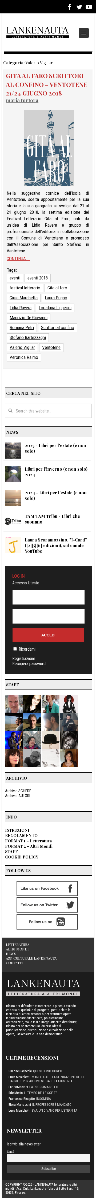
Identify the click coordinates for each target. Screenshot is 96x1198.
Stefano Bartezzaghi (28, 337)
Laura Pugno (56, 297)
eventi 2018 (37, 278)
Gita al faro (57, 287)
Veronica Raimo (24, 357)
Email (10, 1151)
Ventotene (51, 347)
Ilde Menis (16, 1093)
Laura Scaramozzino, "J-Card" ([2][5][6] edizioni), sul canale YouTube (56, 545)
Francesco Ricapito (22, 1099)
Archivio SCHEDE (18, 790)
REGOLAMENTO (21, 835)
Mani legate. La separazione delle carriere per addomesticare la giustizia (47, 1079)
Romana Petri (22, 327)
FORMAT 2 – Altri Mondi (29, 846)
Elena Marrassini (20, 1105)
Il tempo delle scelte (40, 1093)
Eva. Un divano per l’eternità (54, 1110)
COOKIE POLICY (21, 857)
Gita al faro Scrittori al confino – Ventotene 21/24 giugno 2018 (46, 84)
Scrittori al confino (57, 327)
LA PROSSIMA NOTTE (44, 1087)
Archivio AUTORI (17, 795)
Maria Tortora (22, 100)
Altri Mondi (17, 949)
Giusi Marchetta (24, 297)
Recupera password (29, 663)
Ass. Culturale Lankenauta (31, 958)
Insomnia (43, 1099)
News (11, 953)
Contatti (14, 962)
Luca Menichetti (19, 1077)
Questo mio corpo (47, 1071)
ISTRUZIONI (17, 830)
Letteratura (17, 944)
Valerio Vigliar (22, 347)
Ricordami (27, 649)
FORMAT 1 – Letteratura (28, 840)
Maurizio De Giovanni (28, 317)
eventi (15, 278)
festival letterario (25, 287)
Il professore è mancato (51, 1105)
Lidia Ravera (20, 307)
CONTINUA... (18, 258)
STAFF (11, 851)
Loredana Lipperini (55, 307)
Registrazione (23, 658)
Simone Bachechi (20, 1071)
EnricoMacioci (18, 1087)
